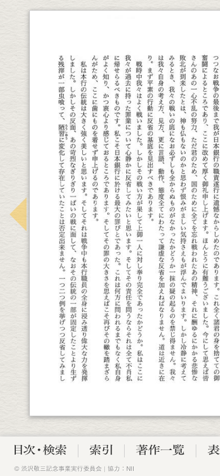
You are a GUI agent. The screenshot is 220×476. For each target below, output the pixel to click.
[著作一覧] (160, 452)
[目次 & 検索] (40, 452)
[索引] (101, 452)
